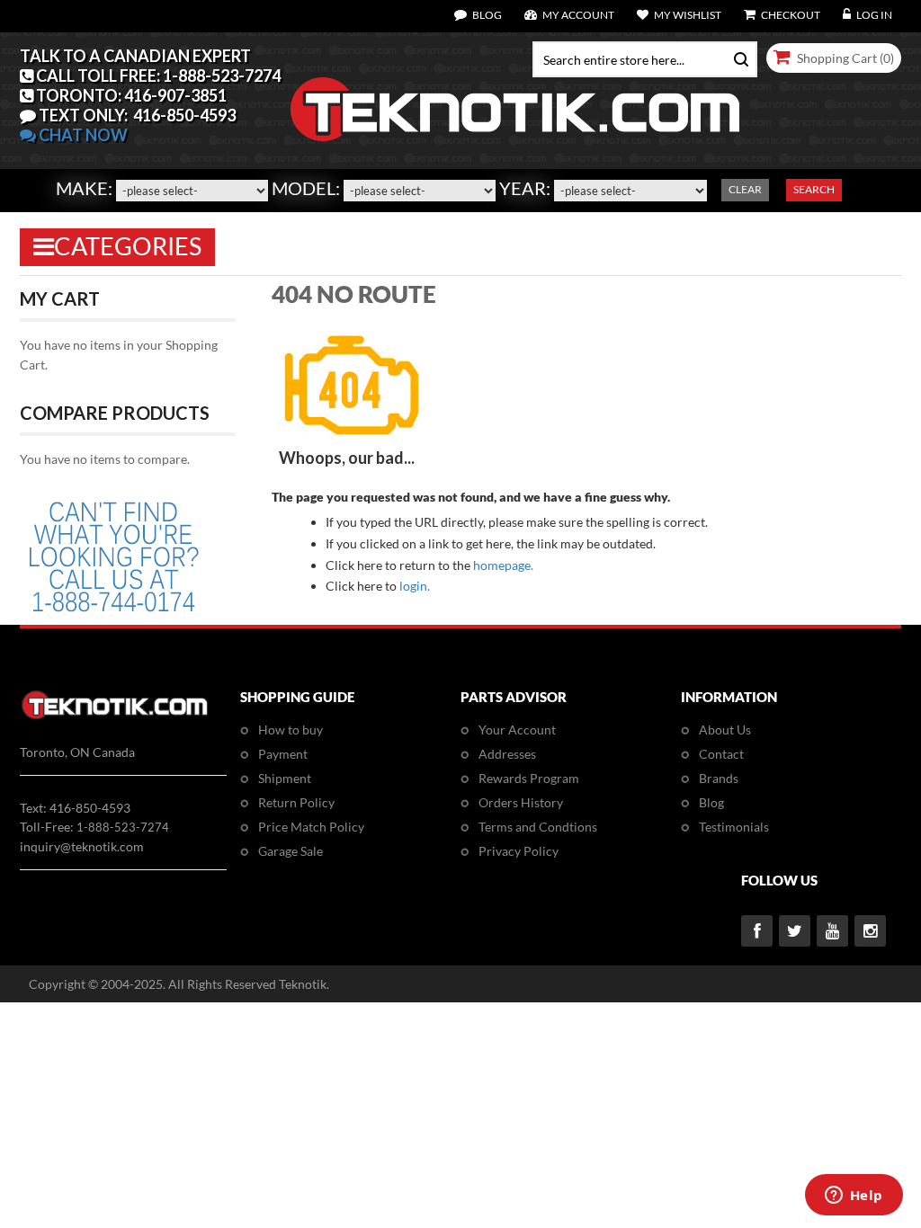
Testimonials (734, 826)
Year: (524, 188)
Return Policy (296, 802)
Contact (721, 753)
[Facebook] (757, 931)
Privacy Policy (518, 851)
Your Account (517, 729)
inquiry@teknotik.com (82, 846)
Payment (283, 753)
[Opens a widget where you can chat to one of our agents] (853, 1196)
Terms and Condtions (537, 826)
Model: (306, 188)
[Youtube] (832, 931)
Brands (718, 778)
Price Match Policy (311, 826)
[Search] (737, 57)
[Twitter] (794, 931)
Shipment (284, 778)
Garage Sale (290, 851)
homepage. (503, 565)
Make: (84, 188)
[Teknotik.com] (460, 109)
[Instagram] (870, 931)
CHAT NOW (82, 135)
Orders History (520, 802)
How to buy (290, 729)
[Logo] (115, 716)
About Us (725, 729)
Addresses (507, 753)
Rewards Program (528, 778)
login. (414, 585)
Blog (711, 802)
